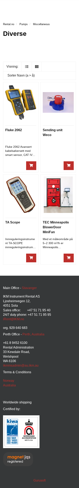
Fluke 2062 (13, 130)
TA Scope (12, 222)
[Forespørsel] (31, 165)
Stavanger (29, 288)
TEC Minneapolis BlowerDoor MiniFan (56, 227)
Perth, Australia (33, 334)
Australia (9, 385)
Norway (8, 380)
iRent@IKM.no (13, 319)
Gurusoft (39, 480)
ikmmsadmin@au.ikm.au (20, 365)
